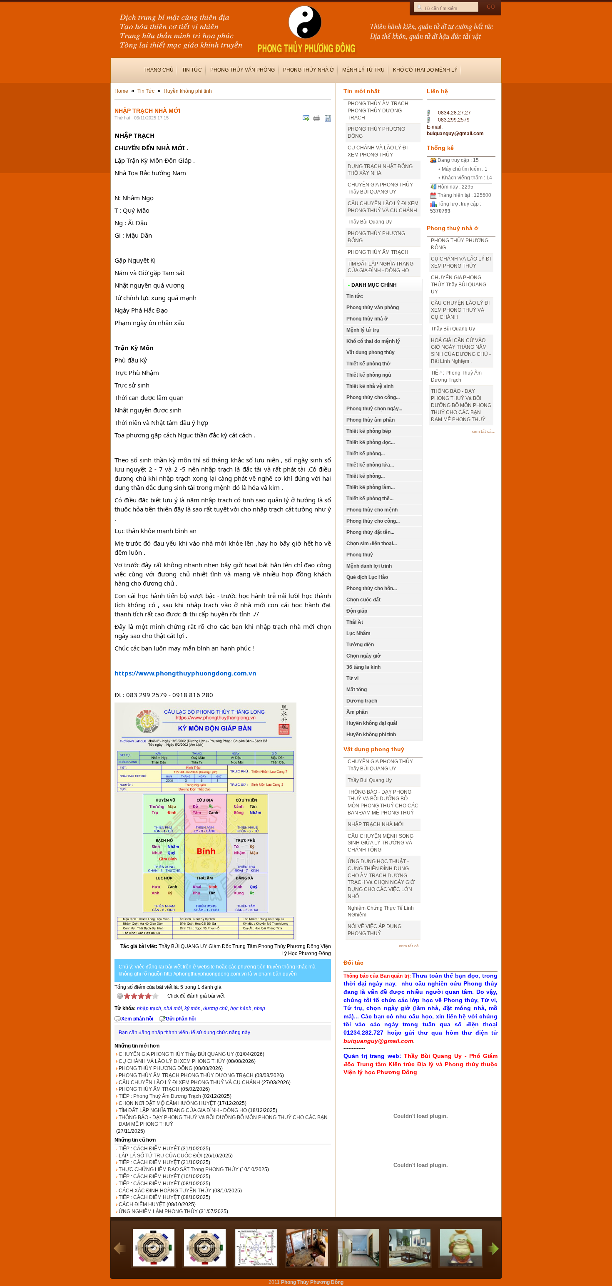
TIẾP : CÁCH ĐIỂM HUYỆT (149, 1149)
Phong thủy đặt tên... (370, 532)
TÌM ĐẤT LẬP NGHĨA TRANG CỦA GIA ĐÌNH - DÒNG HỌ (183, 1110)
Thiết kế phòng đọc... (370, 442)
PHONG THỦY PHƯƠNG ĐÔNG (155, 1068)
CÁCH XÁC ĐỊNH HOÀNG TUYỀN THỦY (165, 1191)
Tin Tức (145, 91)
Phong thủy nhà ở (308, 70)
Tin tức (192, 70)
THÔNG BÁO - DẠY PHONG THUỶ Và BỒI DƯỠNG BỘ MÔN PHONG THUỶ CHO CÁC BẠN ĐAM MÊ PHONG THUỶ (223, 1121)
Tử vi (352, 678)
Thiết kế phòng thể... (369, 498)
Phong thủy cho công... (373, 397)
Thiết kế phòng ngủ (368, 375)
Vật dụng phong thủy (370, 352)
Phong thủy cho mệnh (372, 510)
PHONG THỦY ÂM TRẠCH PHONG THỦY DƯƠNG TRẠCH (186, 1075)
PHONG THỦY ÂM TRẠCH (149, 1089)
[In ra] (316, 118)
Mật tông (356, 690)
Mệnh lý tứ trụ (363, 70)
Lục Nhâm (358, 633)
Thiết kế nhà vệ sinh (369, 386)
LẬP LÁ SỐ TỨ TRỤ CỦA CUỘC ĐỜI (160, 1156)
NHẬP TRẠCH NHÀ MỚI (375, 824)
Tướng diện (360, 645)
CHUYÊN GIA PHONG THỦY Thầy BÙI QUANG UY (176, 1054)
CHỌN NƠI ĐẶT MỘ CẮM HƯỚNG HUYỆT (167, 1103)
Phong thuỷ (359, 555)
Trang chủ (159, 70)
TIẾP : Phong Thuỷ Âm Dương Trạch (160, 1096)
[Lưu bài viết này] (327, 118)
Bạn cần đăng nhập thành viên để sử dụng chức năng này (184, 1032)
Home (121, 91)
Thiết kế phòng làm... (370, 487)
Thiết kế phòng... (365, 454)
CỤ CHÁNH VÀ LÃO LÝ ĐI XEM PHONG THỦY (172, 1061)
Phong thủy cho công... (373, 521)
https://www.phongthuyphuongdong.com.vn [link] (185, 673)
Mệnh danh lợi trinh (369, 566)
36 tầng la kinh (363, 667)
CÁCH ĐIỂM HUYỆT (142, 1204)
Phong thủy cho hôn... (371, 588)
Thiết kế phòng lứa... (370, 465)
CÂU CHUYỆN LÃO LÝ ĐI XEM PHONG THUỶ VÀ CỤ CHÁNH (189, 1082)
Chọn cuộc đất (363, 600)
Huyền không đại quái (371, 723)
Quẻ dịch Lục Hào (367, 577)
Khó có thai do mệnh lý (425, 70)
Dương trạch (361, 701)
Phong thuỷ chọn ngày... (374, 409)
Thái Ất (354, 622)
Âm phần (357, 712)
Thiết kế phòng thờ (368, 364)
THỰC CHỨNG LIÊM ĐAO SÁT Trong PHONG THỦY (179, 1169)
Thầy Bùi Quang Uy (370, 222)
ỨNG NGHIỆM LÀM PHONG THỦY (158, 1211)
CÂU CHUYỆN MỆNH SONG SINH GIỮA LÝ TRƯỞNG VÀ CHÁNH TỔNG (380, 843)
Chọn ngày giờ (363, 656)
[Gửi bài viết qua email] (306, 118)
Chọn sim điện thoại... (371, 543)
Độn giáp (356, 611)
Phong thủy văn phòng (242, 70)
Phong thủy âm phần (370, 420)
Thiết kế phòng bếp (368, 431)
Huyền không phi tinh (188, 91)
